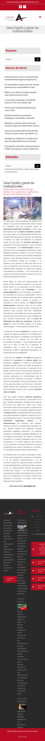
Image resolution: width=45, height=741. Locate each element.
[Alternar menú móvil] (40, 17)
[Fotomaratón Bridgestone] (22, 528)
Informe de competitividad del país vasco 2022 (20, 109)
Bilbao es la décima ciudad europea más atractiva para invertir (20, 93)
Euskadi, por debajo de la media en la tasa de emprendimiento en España (21, 139)
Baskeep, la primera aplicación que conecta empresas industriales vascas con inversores (22, 124)
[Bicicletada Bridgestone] (22, 707)
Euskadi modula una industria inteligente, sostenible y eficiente (19, 116)
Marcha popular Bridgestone (22, 600)
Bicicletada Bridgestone (22, 700)
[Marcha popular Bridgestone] (22, 607)
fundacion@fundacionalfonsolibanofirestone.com (22, 2)
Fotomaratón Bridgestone (22, 521)
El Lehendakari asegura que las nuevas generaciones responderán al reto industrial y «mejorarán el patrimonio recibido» (22, 86)
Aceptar (22, 737)
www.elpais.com (30, 486)
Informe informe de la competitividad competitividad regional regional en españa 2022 (21, 78)
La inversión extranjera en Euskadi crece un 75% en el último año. (20, 101)
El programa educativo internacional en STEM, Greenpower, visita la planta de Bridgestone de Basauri (22, 147)
